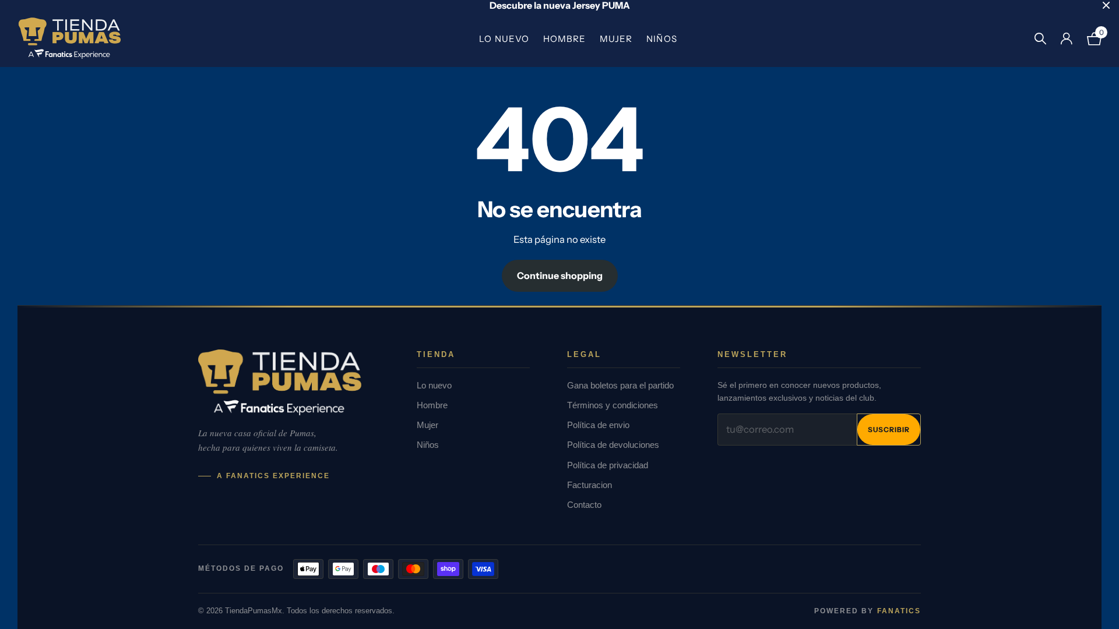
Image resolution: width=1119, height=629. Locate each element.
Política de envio (598, 425)
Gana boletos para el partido (620, 385)
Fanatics (899, 611)
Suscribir (889, 429)
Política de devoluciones (613, 445)
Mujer (616, 38)
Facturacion (589, 485)
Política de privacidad (607, 465)
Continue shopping (560, 275)
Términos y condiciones (612, 405)
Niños (661, 38)
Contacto (584, 505)
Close (1106, 5)
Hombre (564, 38)
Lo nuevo (504, 38)
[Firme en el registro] (1066, 39)
